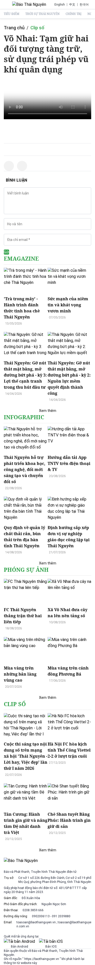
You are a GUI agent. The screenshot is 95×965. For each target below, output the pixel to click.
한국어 (84, 4)
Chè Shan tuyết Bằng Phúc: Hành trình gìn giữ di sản (69, 820)
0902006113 (41, 916)
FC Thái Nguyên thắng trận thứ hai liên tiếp (23, 616)
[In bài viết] (22, 166)
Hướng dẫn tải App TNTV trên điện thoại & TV (69, 463)
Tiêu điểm (11, 14)
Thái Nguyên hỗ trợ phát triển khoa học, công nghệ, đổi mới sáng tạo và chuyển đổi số (24, 469)
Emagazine (21, 258)
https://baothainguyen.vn (41, 959)
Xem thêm (47, 411)
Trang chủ (14, 27)
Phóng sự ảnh (26, 569)
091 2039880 (61, 916)
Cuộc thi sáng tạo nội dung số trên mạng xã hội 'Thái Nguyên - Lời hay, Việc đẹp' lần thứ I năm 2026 (25, 756)
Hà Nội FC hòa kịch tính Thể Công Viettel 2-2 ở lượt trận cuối (69, 750)
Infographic (24, 417)
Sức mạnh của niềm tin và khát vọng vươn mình (68, 305)
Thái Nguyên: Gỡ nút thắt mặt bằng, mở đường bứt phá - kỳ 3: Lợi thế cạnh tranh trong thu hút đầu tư (25, 375)
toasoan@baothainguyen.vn (36, 922)
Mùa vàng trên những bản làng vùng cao (20, 674)
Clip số (37, 27)
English (59, 4)
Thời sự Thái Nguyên (42, 14)
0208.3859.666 (33, 910)
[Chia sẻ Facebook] (9, 166)
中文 (72, 4)
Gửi (6, 252)
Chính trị (73, 14)
